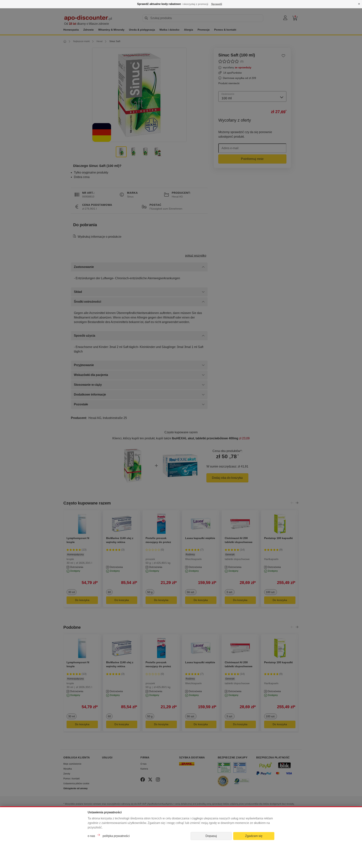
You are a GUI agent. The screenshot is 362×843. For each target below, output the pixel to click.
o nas (91, 836)
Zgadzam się (253, 836)
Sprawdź (216, 3)
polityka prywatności (116, 836)
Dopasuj (211, 836)
